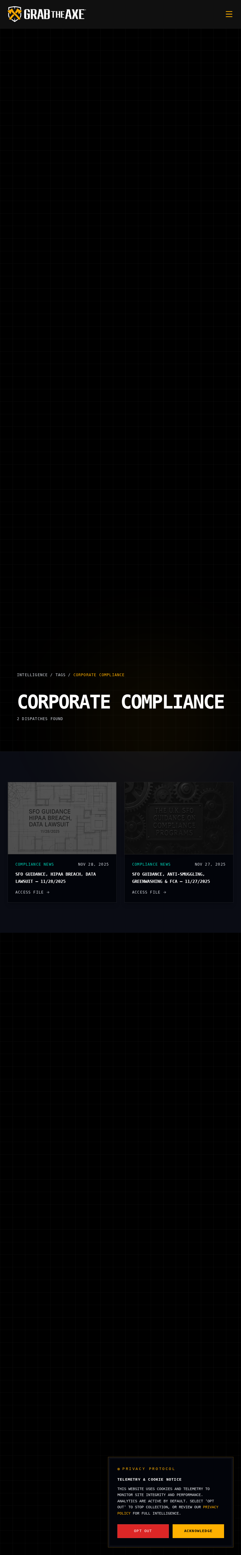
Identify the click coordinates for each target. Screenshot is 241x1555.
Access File (29, 892)
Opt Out (143, 1531)
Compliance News (34, 864)
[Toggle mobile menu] (229, 14)
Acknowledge (198, 1531)
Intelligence (32, 675)
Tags (61, 675)
